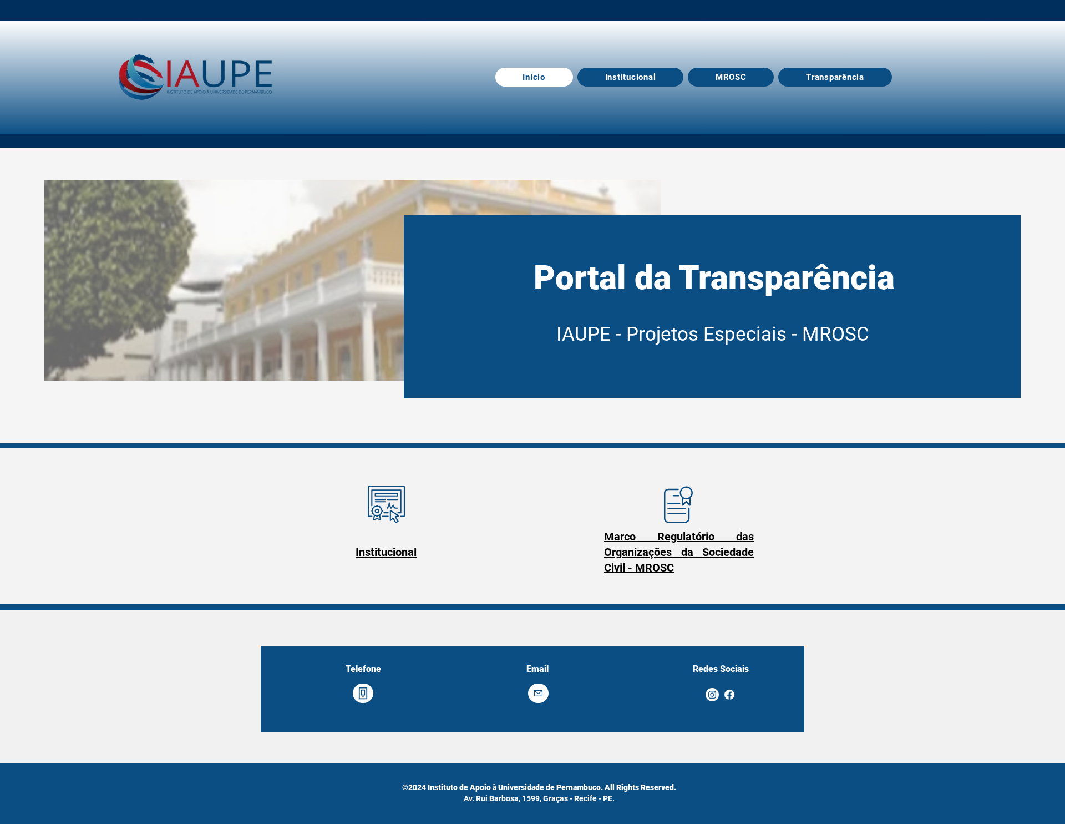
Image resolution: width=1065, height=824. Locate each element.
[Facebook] (729, 694)
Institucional (386, 552)
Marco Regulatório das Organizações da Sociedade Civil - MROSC (679, 552)
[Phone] (363, 693)
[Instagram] (712, 694)
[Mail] (538, 693)
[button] (834, 77)
